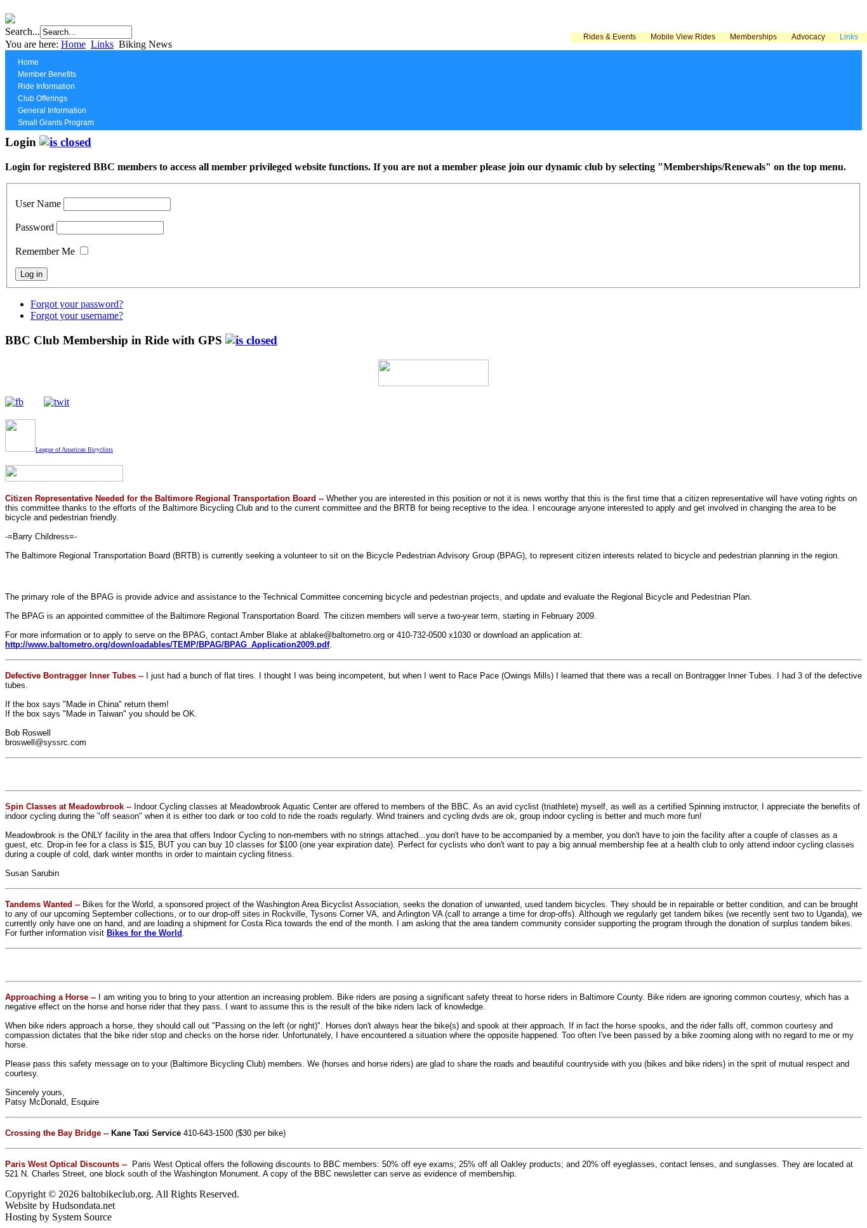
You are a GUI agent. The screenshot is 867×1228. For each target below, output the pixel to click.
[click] (65, 142)
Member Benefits (47, 74)
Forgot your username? (76, 315)
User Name (38, 203)
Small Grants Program (56, 122)
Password (34, 227)
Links (849, 36)
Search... (22, 31)
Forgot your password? (76, 304)
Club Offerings (42, 98)
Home (73, 44)
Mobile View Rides (683, 36)
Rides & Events (609, 36)
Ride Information (46, 86)
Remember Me (45, 251)
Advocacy (808, 36)
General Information (52, 110)
